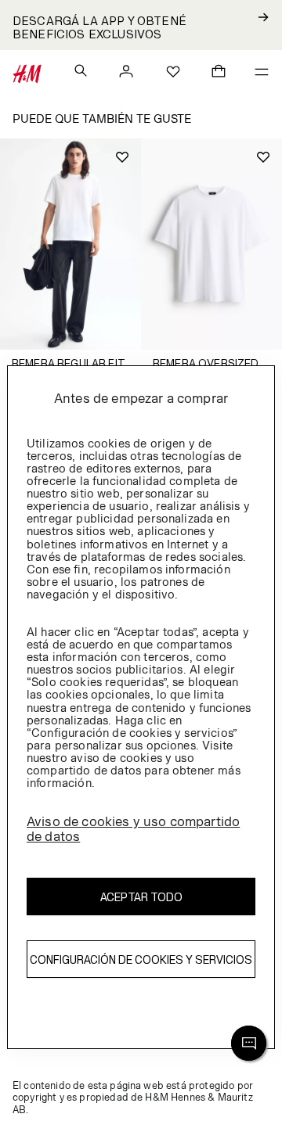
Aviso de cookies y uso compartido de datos (133, 828)
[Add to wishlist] (122, 157)
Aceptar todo (141, 897)
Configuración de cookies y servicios (141, 959)
